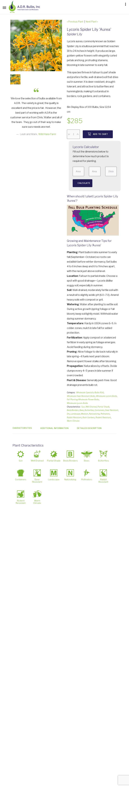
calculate (84, 183)
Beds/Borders (73, 410)
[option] (36, 45)
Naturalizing (94, 414)
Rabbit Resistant (74, 417)
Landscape (75, 414)
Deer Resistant (111, 410)
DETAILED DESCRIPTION (89, 428)
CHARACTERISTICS (22, 428)
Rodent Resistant (103, 417)
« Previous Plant (75, 21)
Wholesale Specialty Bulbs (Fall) (90, 392)
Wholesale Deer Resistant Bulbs (81, 396)
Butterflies (89, 410)
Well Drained (91, 407)
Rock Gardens (88, 417)
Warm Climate (73, 421)
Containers (99, 410)
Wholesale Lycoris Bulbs (106, 396)
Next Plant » (92, 21)
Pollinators (105, 414)
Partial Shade (103, 407)
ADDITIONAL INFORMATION (54, 428)
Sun (83, 407)
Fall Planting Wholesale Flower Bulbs (83, 399)
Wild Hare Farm (47, 134)
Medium (84, 414)
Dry (68, 414)
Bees (81, 410)
